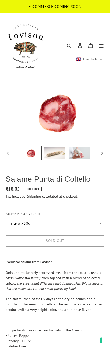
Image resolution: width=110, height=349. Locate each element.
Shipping (34, 196)
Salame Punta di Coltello (23, 214)
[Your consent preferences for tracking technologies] (101, 340)
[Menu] (101, 45)
